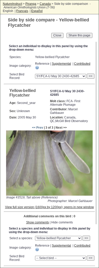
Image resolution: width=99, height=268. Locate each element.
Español (37, 11)
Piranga (30, 4)
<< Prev (37, 127)
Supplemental (61, 63)
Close (57, 35)
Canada (45, 4)
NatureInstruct (12, 4)
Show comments (37, 222)
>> (90, 76)
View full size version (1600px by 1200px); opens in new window (49, 207)
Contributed (82, 63)
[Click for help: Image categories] (37, 67)
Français (22, 11)
